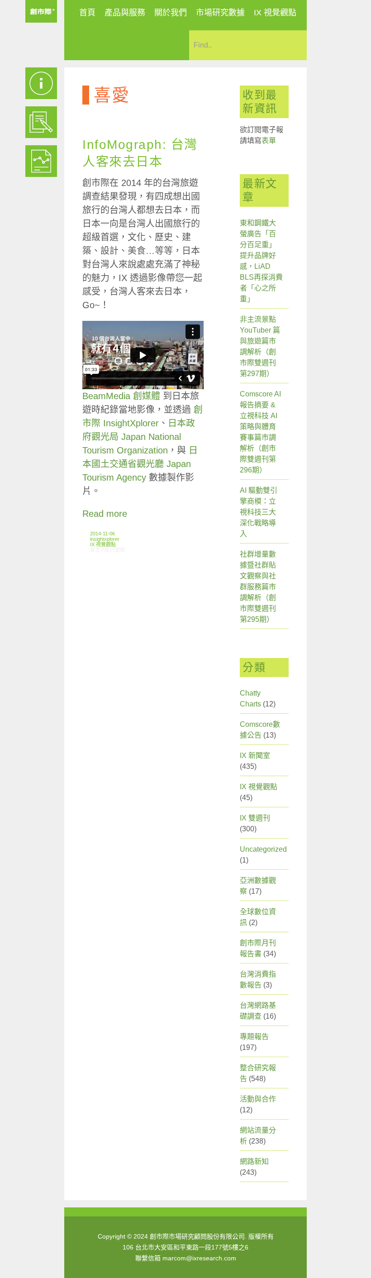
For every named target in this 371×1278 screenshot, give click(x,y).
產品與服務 (125, 12)
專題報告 (254, 1036)
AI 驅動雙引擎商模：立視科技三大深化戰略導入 (258, 512)
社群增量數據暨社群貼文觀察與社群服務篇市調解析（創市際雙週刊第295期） (258, 586)
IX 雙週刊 (255, 818)
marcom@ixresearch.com (199, 1258)
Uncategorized (263, 849)
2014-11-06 (102, 533)
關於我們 (170, 12)
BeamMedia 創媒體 (121, 396)
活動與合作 (258, 1099)
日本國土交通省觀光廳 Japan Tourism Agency (140, 463)
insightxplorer (104, 539)
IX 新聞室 (255, 755)
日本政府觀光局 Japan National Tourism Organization (138, 436)
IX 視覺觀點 (275, 12)
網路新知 (254, 1161)
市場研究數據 (220, 12)
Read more (104, 514)
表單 (269, 140)
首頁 (87, 12)
